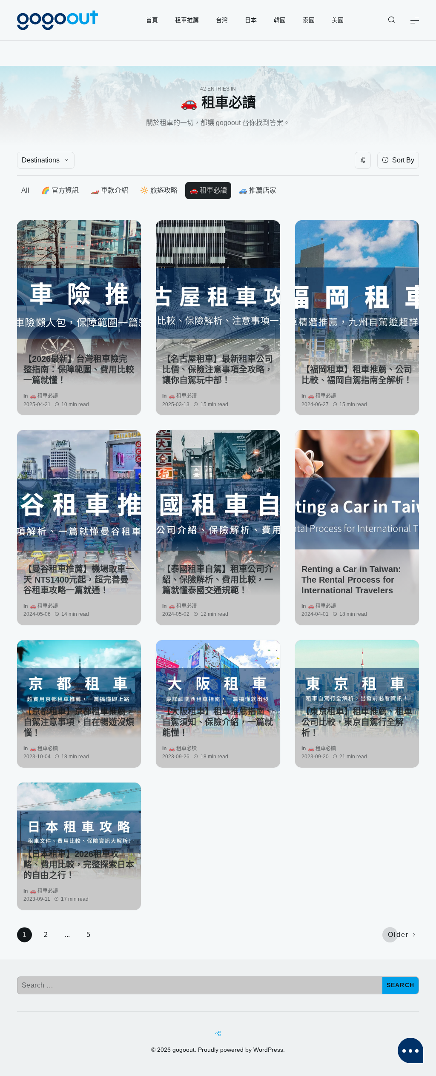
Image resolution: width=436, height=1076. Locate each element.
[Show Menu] (414, 20)
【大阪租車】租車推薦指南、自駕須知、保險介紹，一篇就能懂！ (217, 722)
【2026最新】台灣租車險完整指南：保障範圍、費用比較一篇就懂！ (78, 369)
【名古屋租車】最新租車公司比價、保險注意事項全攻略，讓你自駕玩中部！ (217, 369)
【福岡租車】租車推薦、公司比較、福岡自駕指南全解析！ (356, 375)
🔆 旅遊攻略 (159, 190)
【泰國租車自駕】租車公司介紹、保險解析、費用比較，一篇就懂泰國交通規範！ (217, 579)
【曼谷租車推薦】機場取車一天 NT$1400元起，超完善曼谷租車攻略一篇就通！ (78, 579)
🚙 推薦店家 (257, 190)
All (25, 190)
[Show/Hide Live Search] (391, 20)
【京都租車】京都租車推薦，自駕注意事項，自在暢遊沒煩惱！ (78, 722)
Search (401, 985)
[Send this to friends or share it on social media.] (218, 1034)
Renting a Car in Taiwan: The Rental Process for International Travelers (351, 579)
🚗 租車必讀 (208, 190)
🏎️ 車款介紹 (109, 190)
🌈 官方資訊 (60, 190)
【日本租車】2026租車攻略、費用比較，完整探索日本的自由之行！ (78, 864)
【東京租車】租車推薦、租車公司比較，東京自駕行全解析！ (356, 722)
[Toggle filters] (363, 160)
